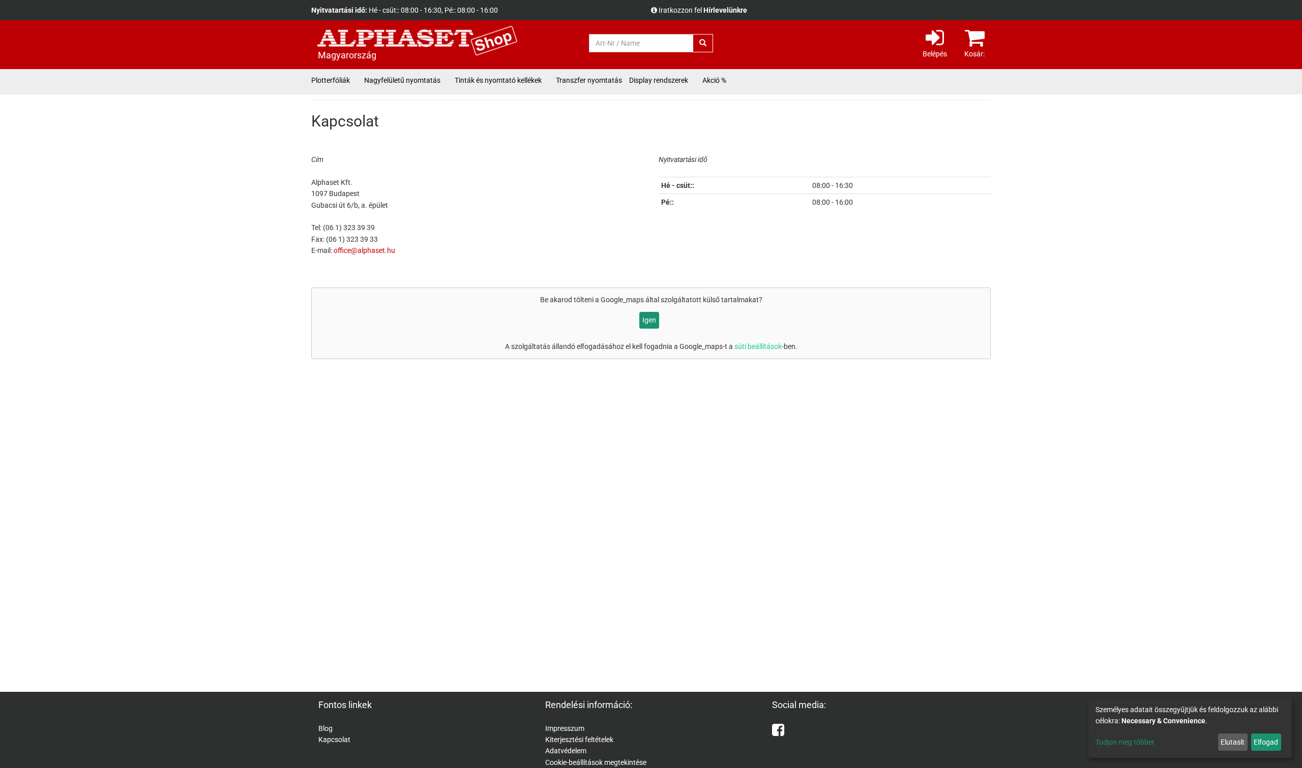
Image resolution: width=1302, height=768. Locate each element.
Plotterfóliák (330, 80)
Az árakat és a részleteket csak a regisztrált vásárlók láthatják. (756, 10)
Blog (325, 728)
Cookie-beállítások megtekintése (595, 762)
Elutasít (1233, 742)
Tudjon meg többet (1125, 742)
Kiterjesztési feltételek (579, 739)
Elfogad (1266, 742)
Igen (649, 320)
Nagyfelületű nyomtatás (402, 80)
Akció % (714, 80)
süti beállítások (758, 346)
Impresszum (564, 728)
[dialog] (1190, 728)
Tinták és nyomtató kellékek (498, 80)
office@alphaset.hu (364, 250)
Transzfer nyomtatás (589, 80)
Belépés (935, 54)
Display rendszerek (658, 80)
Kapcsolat (334, 739)
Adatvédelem (565, 751)
